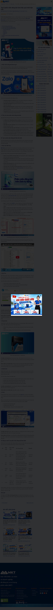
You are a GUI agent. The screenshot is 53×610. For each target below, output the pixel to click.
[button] (40, 295)
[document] (26, 305)
